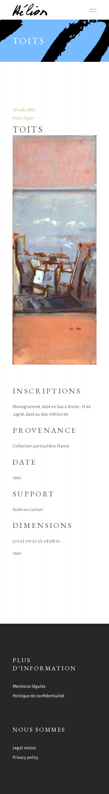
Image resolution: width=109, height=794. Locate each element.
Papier (29, 118)
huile (17, 118)
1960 (17, 553)
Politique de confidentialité (38, 695)
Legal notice (24, 747)
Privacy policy (25, 757)
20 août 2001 (24, 110)
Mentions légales (29, 686)
